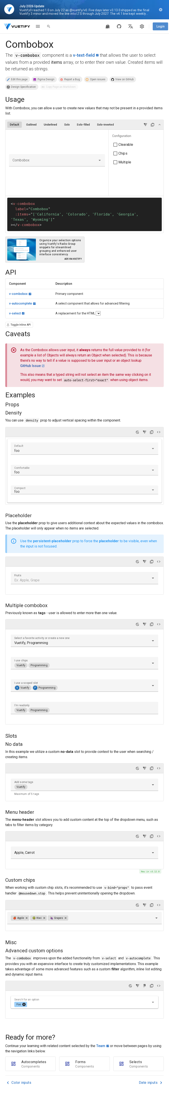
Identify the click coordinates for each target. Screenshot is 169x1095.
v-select (15, 313)
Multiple (124, 162)
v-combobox (18, 294)
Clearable (125, 144)
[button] (99, 160)
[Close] (26, 918)
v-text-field (84, 55)
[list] (136, 149)
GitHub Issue (30, 366)
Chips (122, 153)
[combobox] (57, 160)
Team (100, 1046)
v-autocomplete (20, 303)
